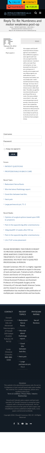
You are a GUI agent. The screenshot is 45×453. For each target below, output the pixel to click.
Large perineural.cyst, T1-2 (15, 204)
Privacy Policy (26, 394)
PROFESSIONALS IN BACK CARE (18, 171)
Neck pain (9, 199)
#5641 (37, 41)
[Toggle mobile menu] (40, 13)
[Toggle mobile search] (35, 13)
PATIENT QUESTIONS (14, 166)
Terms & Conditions (14, 394)
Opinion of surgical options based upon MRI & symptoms (22, 218)
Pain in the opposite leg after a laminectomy (22, 225)
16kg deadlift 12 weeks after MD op (19, 230)
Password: (7, 141)
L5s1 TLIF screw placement (15, 240)
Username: (7, 134)
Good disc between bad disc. (16, 194)
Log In (13, 154)
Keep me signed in (13, 149)
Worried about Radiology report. (18, 189)
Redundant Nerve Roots (14, 184)
